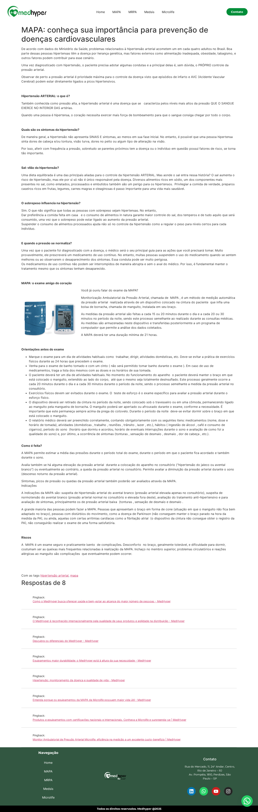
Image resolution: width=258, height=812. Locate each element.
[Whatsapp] (203, 791)
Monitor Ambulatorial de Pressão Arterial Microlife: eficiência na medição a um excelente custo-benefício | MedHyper (107, 739)
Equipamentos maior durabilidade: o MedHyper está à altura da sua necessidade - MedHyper (92, 660)
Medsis (149, 12)
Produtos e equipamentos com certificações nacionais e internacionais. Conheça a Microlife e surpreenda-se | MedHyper (109, 719)
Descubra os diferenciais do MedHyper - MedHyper (65, 640)
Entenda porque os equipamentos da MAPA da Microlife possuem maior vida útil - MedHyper (92, 699)
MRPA (132, 12)
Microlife (168, 12)
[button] (247, 801)
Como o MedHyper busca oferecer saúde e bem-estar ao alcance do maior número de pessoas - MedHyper (102, 601)
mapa (74, 575)
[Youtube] (216, 791)
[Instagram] (228, 791)
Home (100, 12)
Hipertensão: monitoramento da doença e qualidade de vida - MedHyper (79, 680)
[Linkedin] (191, 791)
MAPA (116, 12)
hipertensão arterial (54, 575)
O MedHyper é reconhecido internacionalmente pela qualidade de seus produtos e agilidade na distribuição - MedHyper (109, 621)
